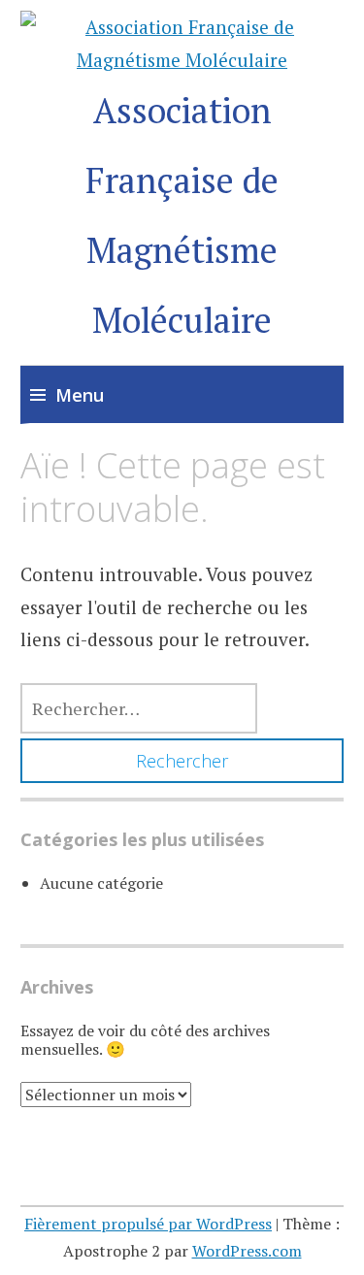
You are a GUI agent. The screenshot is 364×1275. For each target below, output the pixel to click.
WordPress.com (247, 1250)
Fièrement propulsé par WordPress (148, 1223)
